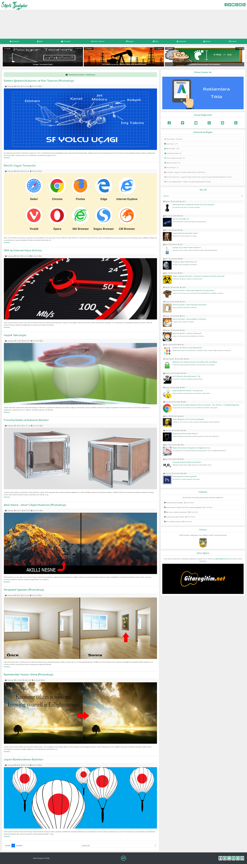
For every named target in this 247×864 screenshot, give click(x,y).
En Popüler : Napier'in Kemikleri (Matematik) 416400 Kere (185, 172)
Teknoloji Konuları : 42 (173, 153)
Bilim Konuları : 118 (172, 148)
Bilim (41, 41)
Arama (233, 41)
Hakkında (182, 41)
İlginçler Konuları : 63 (173, 163)
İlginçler (131, 41)
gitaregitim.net (221, 559)
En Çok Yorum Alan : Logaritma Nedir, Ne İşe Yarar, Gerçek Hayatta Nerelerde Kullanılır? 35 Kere (199, 177)
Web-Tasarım (98, 41)
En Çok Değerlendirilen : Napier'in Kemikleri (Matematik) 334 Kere (188, 182)
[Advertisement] (123, 24)
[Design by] (123, 858)
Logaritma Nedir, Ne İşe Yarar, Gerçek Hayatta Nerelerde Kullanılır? (46, 64)
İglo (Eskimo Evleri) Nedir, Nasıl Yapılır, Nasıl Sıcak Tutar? (127, 64)
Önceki (7, 845)
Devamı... (7, 158)
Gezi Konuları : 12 (172, 167)
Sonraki (19, 845)
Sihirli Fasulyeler (14, 5)
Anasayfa (15, 41)
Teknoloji (66, 41)
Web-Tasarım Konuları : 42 (175, 158)
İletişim (208, 41)
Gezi (156, 41)
